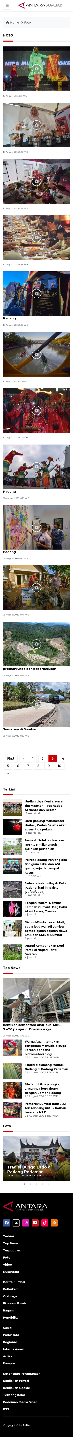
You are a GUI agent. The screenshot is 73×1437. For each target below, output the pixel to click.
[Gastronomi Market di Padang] (36, 125)
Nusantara (11, 1272)
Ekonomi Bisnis (14, 1303)
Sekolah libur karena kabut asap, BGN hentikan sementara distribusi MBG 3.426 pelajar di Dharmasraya (34, 1025)
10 (59, 766)
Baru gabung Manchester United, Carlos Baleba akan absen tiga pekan (46, 825)
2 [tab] (30, 1184)
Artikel (8, 1356)
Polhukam (10, 1289)
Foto (27, 22)
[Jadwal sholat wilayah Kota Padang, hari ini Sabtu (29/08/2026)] (12, 889)
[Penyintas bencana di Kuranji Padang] (36, 181)
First (10, 758)
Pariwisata (11, 1335)
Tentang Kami (14, 1395)
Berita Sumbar (14, 1282)
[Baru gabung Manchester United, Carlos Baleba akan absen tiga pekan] (12, 827)
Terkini (9, 789)
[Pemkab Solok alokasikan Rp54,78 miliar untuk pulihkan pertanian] (12, 846)
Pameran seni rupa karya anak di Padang (30, 550)
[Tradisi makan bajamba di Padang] (36, 237)
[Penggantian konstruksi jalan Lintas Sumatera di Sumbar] (36, 704)
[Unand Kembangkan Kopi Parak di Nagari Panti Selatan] (12, 952)
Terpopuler (11, 1250)
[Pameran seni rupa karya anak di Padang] (36, 527)
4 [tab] (43, 1184)
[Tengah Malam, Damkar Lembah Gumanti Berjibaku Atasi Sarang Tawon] (12, 909)
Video (7, 1264)
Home (14, 22)
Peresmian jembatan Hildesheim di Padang (31, 316)
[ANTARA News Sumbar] (40, 5)
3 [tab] (36, 1184)
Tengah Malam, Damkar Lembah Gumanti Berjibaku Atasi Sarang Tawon (46, 907)
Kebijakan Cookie (16, 1388)
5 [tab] (49, 1184)
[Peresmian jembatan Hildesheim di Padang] (36, 293)
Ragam (8, 1310)
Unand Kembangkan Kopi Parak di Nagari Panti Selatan (44, 950)
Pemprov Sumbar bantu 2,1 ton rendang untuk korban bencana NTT (45, 1108)
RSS (6, 1409)
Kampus (9, 1363)
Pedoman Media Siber (20, 1402)
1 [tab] (24, 1184)
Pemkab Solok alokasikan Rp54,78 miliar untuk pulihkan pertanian (44, 845)
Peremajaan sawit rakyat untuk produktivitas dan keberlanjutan (29, 667)
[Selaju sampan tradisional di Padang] (36, 354)
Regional (10, 1342)
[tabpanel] (36, 1158)
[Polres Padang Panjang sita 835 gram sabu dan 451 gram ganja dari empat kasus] (12, 866)
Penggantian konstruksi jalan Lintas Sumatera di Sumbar (32, 727)
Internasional (13, 1349)
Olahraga (10, 1296)
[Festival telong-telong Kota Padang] (36, 410)
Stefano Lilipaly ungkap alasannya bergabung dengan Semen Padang (43, 1089)
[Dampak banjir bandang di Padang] (36, 588)
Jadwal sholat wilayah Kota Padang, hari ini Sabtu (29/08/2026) (45, 888)
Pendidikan (11, 1317)
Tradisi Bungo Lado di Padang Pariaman (29, 1169)
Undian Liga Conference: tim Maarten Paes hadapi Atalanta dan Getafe (44, 806)
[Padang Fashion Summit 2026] (36, 68)
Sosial (7, 1328)
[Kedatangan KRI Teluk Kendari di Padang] (36, 466)
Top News (11, 968)
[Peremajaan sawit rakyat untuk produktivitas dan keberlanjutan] (36, 644)
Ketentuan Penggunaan (22, 1374)
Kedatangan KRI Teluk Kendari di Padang (30, 489)
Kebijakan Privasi (16, 1381)
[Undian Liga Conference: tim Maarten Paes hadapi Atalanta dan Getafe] (12, 807)
